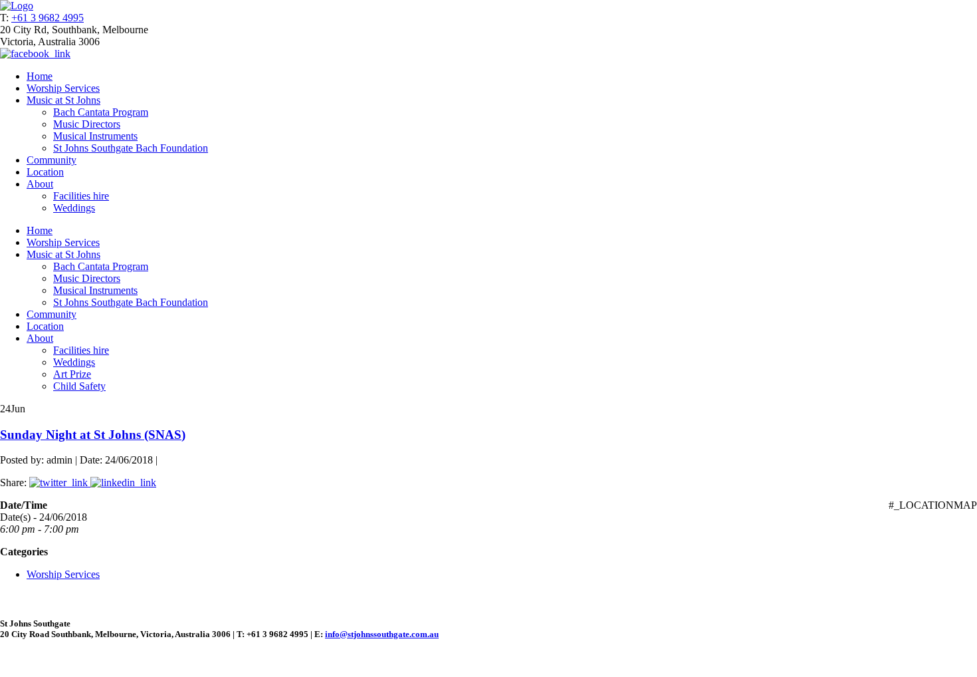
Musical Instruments (95, 136)
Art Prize (72, 374)
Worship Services (63, 88)
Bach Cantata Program (100, 112)
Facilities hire (81, 196)
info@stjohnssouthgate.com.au (382, 634)
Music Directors (86, 124)
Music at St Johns (63, 100)
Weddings (74, 207)
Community (51, 160)
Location (45, 172)
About (40, 184)
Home (40, 76)
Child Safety (79, 386)
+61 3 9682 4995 (47, 17)
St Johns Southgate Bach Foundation (130, 148)
